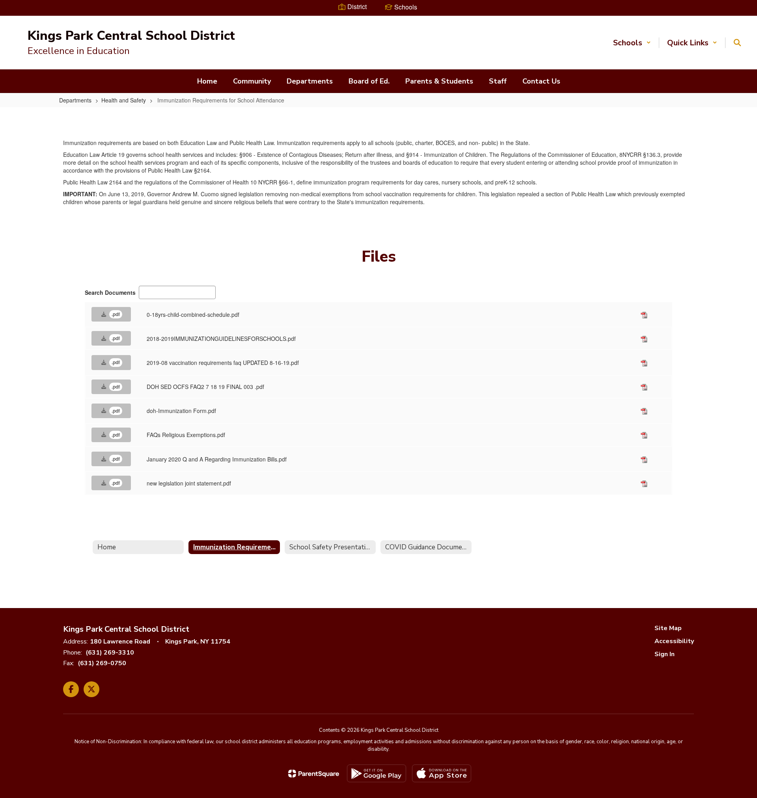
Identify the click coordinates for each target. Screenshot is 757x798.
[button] (632, 42)
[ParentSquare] (313, 773)
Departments (75, 100)
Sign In (664, 654)
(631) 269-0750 (102, 663)
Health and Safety (123, 100)
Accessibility (674, 641)
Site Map (668, 628)
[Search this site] (737, 43)
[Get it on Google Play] (376, 773)
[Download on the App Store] (441, 773)
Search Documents (110, 292)
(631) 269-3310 (110, 652)
